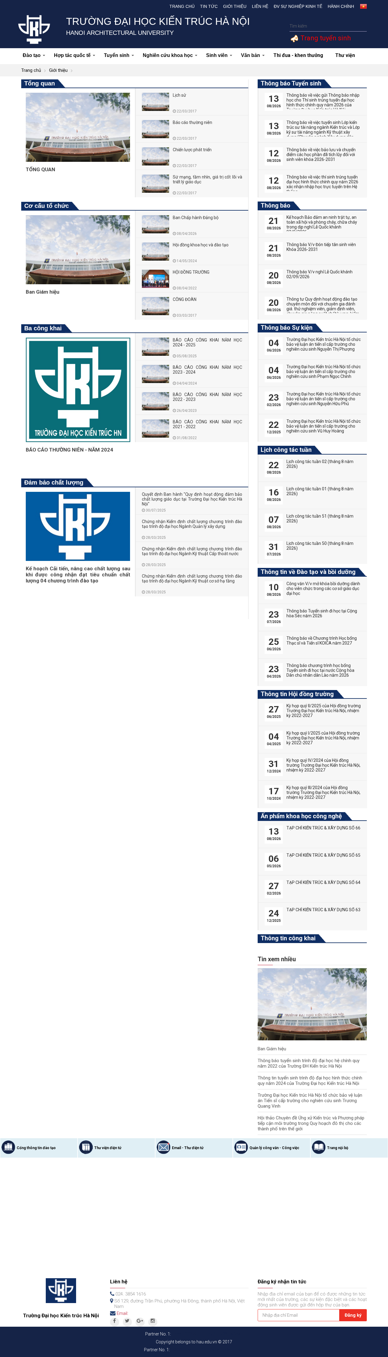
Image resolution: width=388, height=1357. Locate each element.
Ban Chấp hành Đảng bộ (196, 217)
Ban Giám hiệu (42, 292)
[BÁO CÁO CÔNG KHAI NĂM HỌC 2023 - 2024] (155, 374)
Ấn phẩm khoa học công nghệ (301, 816)
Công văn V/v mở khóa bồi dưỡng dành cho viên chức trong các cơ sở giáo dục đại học (323, 588)
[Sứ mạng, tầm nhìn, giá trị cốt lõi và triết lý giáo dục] (155, 184)
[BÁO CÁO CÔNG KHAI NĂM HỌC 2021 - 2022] (155, 428)
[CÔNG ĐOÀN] (155, 306)
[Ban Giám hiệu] (78, 249)
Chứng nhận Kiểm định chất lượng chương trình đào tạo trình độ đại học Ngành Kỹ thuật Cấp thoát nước (192, 551)
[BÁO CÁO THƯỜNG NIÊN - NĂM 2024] (78, 389)
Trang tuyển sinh (325, 38)
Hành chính (341, 6)
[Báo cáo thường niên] (155, 129)
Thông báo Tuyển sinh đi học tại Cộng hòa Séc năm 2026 (321, 613)
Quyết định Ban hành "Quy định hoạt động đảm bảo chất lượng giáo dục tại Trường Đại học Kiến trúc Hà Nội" (192, 499)
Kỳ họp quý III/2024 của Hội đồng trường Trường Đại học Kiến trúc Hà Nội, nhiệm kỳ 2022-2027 (323, 792)
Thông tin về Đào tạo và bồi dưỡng (308, 571)
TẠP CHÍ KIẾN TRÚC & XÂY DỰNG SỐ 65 (323, 855)
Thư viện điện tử (107, 1148)
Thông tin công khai (288, 938)
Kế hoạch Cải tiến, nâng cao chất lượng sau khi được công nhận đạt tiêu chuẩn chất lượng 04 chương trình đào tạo (78, 574)
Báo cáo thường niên (192, 122)
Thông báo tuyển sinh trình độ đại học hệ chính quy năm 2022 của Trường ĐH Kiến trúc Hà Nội (309, 1063)
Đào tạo (32, 55)
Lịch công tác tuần (286, 449)
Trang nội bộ (337, 1148)
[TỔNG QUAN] (78, 127)
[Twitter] (127, 1322)
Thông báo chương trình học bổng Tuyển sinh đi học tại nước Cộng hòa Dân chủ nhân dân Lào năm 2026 (320, 670)
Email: (122, 1313)
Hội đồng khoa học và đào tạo (201, 244)
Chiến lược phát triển (192, 149)
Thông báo (275, 205)
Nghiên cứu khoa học (168, 55)
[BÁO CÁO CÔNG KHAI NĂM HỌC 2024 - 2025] (155, 347)
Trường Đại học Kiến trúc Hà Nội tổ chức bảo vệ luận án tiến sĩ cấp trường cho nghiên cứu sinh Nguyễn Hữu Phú (323, 399)
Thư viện (345, 55)
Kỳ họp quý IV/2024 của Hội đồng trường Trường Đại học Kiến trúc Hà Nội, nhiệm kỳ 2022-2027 (323, 765)
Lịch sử (179, 95)
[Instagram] (152, 1322)
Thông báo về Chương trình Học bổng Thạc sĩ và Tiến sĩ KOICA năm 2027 (321, 640)
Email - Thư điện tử (187, 1148)
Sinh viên (217, 55)
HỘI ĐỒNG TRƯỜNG (191, 272)
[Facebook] (114, 1322)
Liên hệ (260, 6)
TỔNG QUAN (40, 169)
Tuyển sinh (116, 55)
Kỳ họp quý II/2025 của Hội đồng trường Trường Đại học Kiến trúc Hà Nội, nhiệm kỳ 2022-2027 (323, 710)
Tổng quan (39, 83)
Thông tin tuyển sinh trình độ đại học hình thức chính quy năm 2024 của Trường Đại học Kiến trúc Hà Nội (310, 1080)
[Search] (361, 26)
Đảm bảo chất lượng (53, 482)
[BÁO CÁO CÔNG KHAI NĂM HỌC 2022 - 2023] (155, 401)
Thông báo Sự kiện (287, 327)
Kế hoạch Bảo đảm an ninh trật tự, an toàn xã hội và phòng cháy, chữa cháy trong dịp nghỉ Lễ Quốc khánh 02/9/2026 (321, 224)
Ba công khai (43, 328)
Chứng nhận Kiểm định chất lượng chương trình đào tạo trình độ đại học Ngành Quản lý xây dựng (192, 524)
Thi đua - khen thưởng (298, 55)
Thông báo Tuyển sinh (291, 83)
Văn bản (250, 55)
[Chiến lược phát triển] (155, 156)
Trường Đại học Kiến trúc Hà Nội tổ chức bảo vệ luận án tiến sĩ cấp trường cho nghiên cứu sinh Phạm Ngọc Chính (323, 371)
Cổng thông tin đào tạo (36, 1148)
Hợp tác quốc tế (72, 55)
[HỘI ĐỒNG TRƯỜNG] (155, 279)
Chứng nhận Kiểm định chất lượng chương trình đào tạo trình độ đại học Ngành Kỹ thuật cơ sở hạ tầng (192, 578)
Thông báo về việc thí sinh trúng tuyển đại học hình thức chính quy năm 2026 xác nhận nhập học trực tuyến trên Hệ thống (322, 184)
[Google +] (140, 1322)
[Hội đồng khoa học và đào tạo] (155, 251)
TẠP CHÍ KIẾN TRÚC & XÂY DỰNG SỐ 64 (323, 882)
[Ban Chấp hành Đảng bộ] (155, 224)
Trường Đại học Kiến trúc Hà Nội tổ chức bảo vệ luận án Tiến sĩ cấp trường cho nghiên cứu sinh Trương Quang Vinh (310, 1100)
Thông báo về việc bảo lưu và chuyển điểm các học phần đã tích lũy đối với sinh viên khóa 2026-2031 (321, 154)
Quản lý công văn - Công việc (274, 1148)
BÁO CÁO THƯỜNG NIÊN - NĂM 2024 (69, 450)
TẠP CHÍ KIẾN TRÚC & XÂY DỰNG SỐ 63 (323, 909)
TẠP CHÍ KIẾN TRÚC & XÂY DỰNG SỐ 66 (323, 827)
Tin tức (209, 6)
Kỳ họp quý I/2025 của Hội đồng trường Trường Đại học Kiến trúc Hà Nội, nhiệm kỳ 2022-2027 (323, 738)
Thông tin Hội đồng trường (297, 694)
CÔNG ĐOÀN (184, 299)
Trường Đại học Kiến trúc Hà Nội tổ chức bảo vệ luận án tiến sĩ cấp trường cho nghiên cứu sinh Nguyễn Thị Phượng (323, 344)
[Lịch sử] (155, 102)
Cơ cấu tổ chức (46, 205)
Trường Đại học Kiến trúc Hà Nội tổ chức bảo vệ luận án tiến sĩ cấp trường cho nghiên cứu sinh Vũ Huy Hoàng (323, 426)
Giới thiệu (234, 6)
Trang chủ (182, 6)
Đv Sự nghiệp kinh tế (298, 6)
